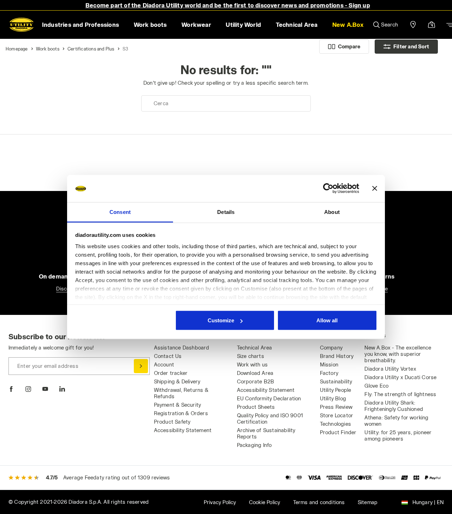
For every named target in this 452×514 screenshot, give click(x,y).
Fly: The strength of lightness (400, 394)
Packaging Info (254, 445)
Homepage (17, 48)
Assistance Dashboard (181, 348)
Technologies (335, 424)
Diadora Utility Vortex (390, 369)
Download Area (255, 373)
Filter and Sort (411, 46)
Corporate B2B (255, 381)
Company (331, 348)
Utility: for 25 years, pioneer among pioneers (398, 435)
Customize (221, 320)
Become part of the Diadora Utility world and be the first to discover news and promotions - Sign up (227, 5)
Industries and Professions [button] (80, 24)
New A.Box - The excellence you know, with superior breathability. (397, 354)
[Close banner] (374, 188)
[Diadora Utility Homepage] (21, 25)
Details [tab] (225, 212)
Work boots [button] (150, 24)
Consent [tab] (120, 212)
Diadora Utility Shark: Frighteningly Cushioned (393, 406)
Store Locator (336, 415)
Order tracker (171, 373)
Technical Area (254, 348)
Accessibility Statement (183, 430)
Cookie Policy (264, 502)
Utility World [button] (243, 24)
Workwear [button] (196, 24)
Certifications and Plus (90, 48)
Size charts (250, 356)
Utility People (335, 390)
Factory (329, 373)
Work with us (252, 364)
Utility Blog (333, 398)
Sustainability (336, 381)
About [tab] (332, 212)
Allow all (327, 320)
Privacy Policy (220, 502)
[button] (347, 25)
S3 (125, 48)
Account (164, 364)
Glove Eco (376, 386)
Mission (329, 364)
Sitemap (367, 502)
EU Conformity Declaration (269, 398)
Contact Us (168, 356)
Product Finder (338, 432)
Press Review (336, 407)
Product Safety (172, 422)
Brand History (337, 356)
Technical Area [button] (297, 24)
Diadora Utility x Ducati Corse (400, 377)
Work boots (47, 48)
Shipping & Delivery (177, 381)
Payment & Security (177, 405)
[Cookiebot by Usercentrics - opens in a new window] (328, 188)
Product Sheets (256, 407)
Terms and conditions (319, 502)
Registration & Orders (181, 413)
